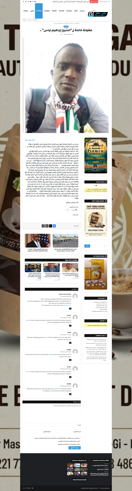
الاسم (79, 425)
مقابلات (47, 10)
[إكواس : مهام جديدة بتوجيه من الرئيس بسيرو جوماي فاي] (84, 473)
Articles (71, 23)
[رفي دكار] (98, 13)
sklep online (67, 305)
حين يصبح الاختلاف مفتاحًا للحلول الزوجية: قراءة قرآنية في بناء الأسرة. (70, 275)
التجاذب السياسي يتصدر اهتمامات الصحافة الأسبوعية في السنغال (96, 344)
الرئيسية (76, 23)
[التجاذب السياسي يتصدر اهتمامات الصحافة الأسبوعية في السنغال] (77, 465)
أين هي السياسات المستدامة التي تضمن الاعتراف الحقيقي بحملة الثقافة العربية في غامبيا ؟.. (52, 276)
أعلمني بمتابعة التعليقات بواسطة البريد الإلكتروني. (68, 441)
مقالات (39, 10)
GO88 (69, 332)
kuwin (28, 320)
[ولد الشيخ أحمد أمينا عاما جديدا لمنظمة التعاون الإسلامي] (70, 473)
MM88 (69, 349)
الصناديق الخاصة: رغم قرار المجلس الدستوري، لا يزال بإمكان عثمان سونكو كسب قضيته (34, 276)
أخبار (76, 10)
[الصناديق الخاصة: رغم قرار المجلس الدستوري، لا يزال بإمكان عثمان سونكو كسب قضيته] (33, 267)
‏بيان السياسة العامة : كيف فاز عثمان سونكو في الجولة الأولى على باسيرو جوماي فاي (95, 348)
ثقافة (54, 10)
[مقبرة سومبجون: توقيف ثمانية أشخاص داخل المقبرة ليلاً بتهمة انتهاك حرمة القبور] (77, 469)
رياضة (26, 10)
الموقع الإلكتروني (46, 432)
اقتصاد (61, 10)
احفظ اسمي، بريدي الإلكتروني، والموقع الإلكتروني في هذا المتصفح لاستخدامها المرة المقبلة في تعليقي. (56, 438)
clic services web (104, 488)
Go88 (47, 337)
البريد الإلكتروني (77, 432)
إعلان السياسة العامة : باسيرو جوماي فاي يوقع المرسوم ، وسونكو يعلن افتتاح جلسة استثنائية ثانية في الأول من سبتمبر (96, 353)
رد (70, 309)
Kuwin (69, 315)
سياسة (69, 10)
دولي (32, 10)
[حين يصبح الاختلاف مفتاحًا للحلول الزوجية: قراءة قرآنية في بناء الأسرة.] (70, 267)
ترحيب (82, 10)
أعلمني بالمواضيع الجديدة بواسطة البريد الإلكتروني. (68, 444)
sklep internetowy (65, 294)
